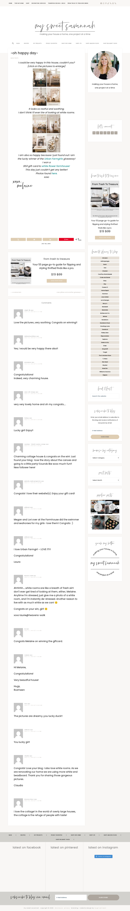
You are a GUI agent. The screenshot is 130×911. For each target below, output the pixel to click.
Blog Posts (14, 58)
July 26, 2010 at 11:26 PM (33, 337)
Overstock (105, 329)
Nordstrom (105, 320)
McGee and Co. (105, 313)
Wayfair (105, 365)
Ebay (104, 280)
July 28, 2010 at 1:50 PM (32, 800)
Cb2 (105, 268)
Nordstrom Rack (105, 323)
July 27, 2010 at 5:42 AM (32, 630)
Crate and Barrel (105, 277)
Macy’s (105, 303)
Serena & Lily (105, 342)
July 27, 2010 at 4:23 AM (32, 577)
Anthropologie (105, 261)
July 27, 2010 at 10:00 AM (33, 705)
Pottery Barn (105, 332)
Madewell (105, 307)
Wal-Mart (105, 362)
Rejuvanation (105, 336)
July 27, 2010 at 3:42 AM (32, 538)
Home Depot (105, 290)
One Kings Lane (105, 326)
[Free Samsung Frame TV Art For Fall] (98, 507)
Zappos (105, 375)
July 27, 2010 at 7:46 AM (32, 656)
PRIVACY (67, 908)
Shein (105, 345)
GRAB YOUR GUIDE (56, 280)
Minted (105, 316)
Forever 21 (105, 287)
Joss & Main (105, 297)
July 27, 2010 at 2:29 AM (32, 482)
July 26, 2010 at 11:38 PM (33, 363)
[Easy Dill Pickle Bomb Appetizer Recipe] (112, 522)
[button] (13, 40)
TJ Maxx (105, 359)
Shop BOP (105, 349)
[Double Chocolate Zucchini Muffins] (98, 522)
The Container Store (105, 355)
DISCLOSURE (59, 908)
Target (105, 352)
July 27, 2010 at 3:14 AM (32, 508)
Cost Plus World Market (105, 274)
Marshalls (105, 310)
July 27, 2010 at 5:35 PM (32, 757)
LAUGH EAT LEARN (100, 908)
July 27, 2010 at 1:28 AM (32, 445)
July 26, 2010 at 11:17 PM (33, 311)
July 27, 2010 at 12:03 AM (33, 393)
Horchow (105, 294)
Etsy (105, 284)
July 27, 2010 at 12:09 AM (33, 419)
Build (105, 264)
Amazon (105, 258)
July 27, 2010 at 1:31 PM (32, 731)
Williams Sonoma (105, 372)
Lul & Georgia (105, 300)
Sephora (105, 339)
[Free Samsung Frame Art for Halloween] (112, 507)
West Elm (105, 368)
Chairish (105, 271)
